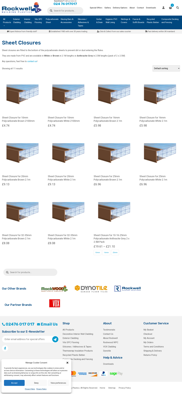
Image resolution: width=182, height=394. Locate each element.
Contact (140, 8)
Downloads (151, 8)
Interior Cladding (28, 21)
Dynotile (107, 351)
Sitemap (112, 388)
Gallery (107, 8)
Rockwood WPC (110, 342)
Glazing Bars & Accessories (67, 21)
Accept (14, 383)
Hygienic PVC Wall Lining (111, 21)
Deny (36, 383)
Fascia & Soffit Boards (138, 21)
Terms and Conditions (153, 346)
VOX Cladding (109, 346)
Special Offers (96, 8)
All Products (7, 21)
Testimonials (109, 329)
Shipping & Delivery (152, 351)
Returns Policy (150, 355)
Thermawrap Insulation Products (78, 351)
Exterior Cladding (17, 21)
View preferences (58, 383)
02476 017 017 (20, 324)
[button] (67, 362)
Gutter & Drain (99, 21)
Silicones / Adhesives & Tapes (83, 22)
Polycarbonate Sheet (52, 21)
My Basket (148, 329)
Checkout (147, 334)
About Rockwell (110, 338)
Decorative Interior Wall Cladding (78, 334)
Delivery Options (120, 8)
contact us (32, 61)
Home (102, 388)
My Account (148, 338)
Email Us (49, 324)
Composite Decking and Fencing (170, 21)
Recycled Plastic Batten (153, 21)
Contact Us (108, 334)
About (132, 8)
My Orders (148, 342)
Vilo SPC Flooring (38, 21)
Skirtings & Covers (125, 21)
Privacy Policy (30, 389)
